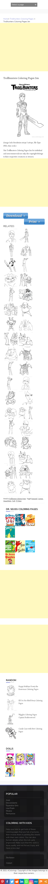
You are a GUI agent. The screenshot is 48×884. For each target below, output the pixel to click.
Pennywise (10, 813)
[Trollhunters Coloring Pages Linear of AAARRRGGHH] (10, 279)
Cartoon (40, 499)
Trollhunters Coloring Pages (22, 19)
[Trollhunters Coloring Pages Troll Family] (10, 309)
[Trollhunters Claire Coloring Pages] (25, 383)
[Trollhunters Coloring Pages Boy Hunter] (10, 235)
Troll (13, 501)
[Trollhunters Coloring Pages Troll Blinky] (10, 398)
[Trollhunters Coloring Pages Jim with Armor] (25, 250)
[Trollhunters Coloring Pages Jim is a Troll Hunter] (25, 265)
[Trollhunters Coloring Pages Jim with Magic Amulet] (10, 383)
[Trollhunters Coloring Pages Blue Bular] (25, 324)
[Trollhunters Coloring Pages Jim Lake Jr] (25, 398)
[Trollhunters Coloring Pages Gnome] (10, 353)
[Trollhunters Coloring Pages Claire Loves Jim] (10, 457)
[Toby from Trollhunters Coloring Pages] (25, 309)
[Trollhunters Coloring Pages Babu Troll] (25, 338)
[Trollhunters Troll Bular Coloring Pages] (25, 368)
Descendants (11, 803)
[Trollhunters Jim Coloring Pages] (25, 235)
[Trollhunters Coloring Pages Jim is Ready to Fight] (25, 427)
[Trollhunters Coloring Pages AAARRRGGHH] (10, 442)
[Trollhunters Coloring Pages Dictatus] (10, 486)
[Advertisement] (24, 47)
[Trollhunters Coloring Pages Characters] (10, 471)
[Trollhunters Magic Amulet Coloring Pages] (10, 368)
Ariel (8, 800)
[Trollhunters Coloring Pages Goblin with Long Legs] (10, 338)
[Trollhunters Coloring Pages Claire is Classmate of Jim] (10, 294)
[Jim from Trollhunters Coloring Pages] (10, 265)
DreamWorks (7, 501)
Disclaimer (10, 857)
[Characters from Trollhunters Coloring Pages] (25, 279)
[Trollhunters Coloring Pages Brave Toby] (25, 486)
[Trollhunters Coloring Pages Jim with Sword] (10, 324)
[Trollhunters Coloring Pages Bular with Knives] (25, 294)
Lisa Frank (10, 808)
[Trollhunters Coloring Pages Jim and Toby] (25, 412)
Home (5, 19)
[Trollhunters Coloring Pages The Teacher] (10, 250)
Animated (34, 499)
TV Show (18, 501)
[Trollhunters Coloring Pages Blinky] (25, 442)
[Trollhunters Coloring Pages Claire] (10, 427)
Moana (9, 811)
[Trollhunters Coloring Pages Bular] (25, 353)
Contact (9, 863)
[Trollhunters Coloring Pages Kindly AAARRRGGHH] (10, 412)
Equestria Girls (12, 805)
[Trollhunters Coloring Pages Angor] (25, 471)
